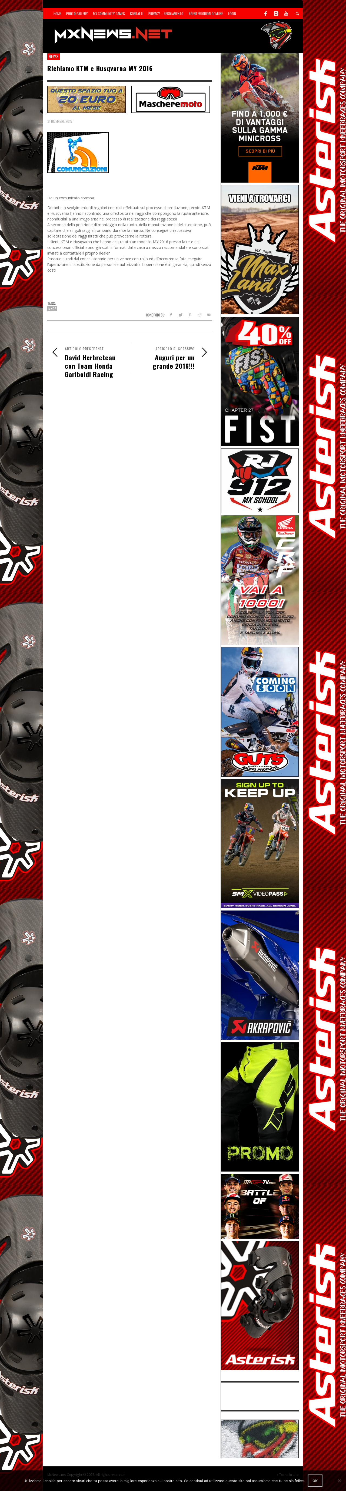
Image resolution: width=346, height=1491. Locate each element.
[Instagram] (276, 13)
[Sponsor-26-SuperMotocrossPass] (260, 843)
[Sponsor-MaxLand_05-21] (260, 249)
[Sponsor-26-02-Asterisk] (260, 1305)
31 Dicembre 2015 (59, 121)
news (54, 56)
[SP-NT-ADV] (260, 1438)
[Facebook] (266, 13)
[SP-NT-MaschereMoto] (170, 98)
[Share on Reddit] (199, 315)
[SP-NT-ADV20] (86, 98)
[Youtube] (286, 13)
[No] (339, 1480)
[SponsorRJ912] (260, 480)
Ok (315, 1481)
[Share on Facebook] (171, 315)
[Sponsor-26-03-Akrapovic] (260, 974)
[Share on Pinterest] (190, 315)
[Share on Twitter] (180, 315)
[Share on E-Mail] (208, 315)
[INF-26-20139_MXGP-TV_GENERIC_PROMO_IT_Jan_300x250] (260, 1205)
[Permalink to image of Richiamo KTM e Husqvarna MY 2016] (78, 152)
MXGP (52, 308)
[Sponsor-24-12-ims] (260, 1106)
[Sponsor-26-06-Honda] (260, 579)
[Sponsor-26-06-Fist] (260, 381)
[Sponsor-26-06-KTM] (260, 117)
